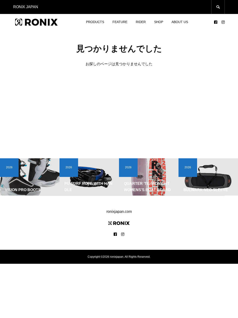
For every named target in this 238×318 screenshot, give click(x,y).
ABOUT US (180, 22)
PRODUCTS (95, 22)
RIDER (141, 22)
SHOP (158, 22)
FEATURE (119, 22)
